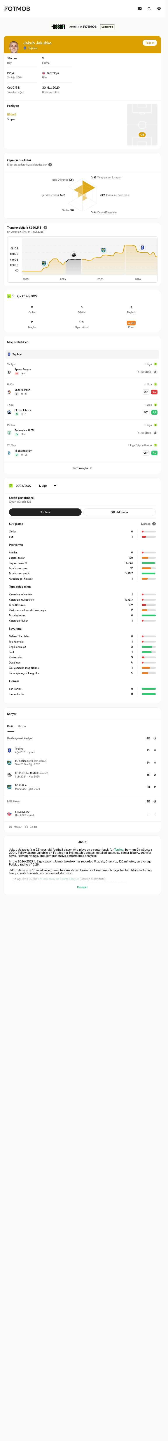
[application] (89, 259)
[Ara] (149, 9)
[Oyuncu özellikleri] (50, 164)
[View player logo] (14, 47)
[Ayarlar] (159, 9)
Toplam (45, 512)
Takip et (149, 42)
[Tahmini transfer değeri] (45, 227)
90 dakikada (119, 512)
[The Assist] (82, 26)
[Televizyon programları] (140, 9)
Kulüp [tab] (10, 726)
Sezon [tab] (22, 726)
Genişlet (82, 887)
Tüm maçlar (80, 468)
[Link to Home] (17, 9)
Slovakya (53, 72)
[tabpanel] (82, 776)
